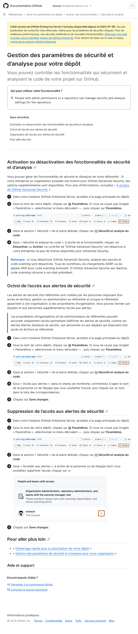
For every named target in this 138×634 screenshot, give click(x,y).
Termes (38, 620)
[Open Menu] (132, 6)
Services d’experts (95, 620)
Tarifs (78, 620)
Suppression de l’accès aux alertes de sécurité (55, 411)
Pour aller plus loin (26, 539)
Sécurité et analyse (112, 14)
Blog (111, 620)
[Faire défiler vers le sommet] (130, 626)
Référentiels (15, 14)
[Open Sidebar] (4, 14)
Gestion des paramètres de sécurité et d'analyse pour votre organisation (64, 553)
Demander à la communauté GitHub (32, 584)
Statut (68, 620)
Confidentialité (53, 620)
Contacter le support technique (29, 589)
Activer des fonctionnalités (81, 14)
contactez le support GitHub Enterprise (33, 41)
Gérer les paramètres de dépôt (44, 14)
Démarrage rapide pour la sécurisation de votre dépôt (52, 548)
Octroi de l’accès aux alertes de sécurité (49, 285)
